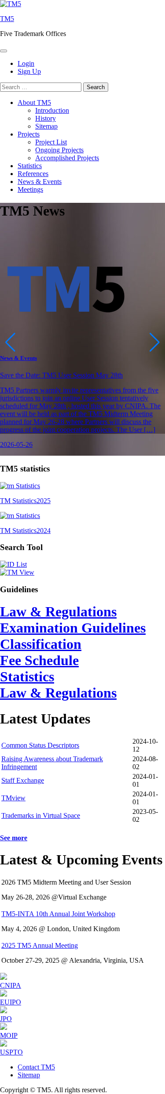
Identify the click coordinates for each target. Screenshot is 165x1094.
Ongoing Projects (59, 150)
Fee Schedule (39, 660)
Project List (51, 142)
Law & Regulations (58, 611)
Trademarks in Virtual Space (40, 815)
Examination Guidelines (73, 628)
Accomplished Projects (67, 158)
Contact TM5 (36, 1067)
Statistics (30, 165)
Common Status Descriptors (40, 745)
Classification (40, 644)
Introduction (52, 110)
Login (26, 63)
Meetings (30, 189)
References (33, 173)
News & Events (40, 181)
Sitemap (46, 126)
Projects (29, 134)
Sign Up (29, 71)
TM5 (7, 18)
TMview (13, 798)
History (45, 118)
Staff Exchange (22, 780)
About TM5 (34, 102)
